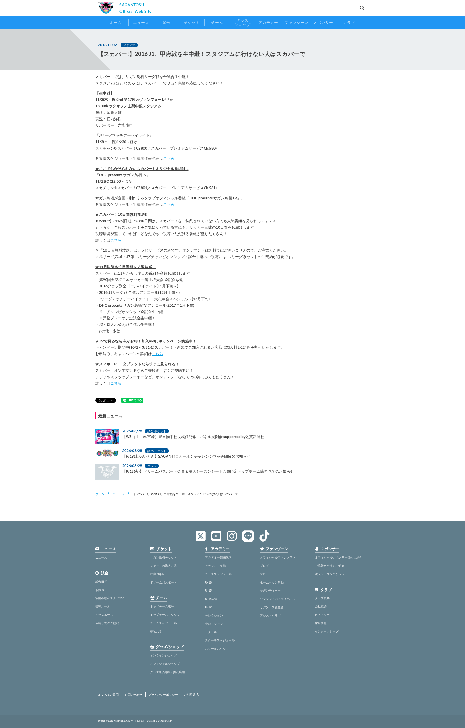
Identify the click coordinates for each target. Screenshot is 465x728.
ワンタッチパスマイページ (277, 598)
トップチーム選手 (162, 606)
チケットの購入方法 (163, 565)
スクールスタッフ (217, 648)
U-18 (208, 582)
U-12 (208, 607)
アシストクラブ (270, 615)
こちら (168, 158)
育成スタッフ (214, 623)
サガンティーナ (270, 590)
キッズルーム (104, 614)
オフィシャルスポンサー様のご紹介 (338, 557)
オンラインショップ (163, 655)
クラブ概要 (322, 598)
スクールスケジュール (220, 640)
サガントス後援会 (272, 607)
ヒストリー (322, 614)
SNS (262, 574)
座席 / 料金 (157, 574)
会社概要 (321, 606)
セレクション (214, 615)
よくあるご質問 (108, 694)
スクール (211, 632)
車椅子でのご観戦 (107, 623)
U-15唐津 (211, 598)
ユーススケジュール (218, 574)
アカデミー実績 (215, 565)
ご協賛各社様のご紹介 (329, 565)
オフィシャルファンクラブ (277, 557)
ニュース (118, 494)
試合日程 (101, 581)
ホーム (99, 494)
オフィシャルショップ (165, 663)
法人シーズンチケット (329, 574)
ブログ (264, 565)
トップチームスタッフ (165, 614)
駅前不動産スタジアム (110, 598)
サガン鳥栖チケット (163, 557)
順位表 (99, 590)
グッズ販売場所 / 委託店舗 (167, 672)
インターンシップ (327, 631)
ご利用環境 (191, 694)
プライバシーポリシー (163, 694)
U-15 (208, 590)
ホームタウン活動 (272, 582)
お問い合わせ (133, 694)
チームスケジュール (163, 623)
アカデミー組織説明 (218, 557)
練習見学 (156, 631)
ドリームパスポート (163, 582)
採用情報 (321, 623)
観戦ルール (102, 606)
